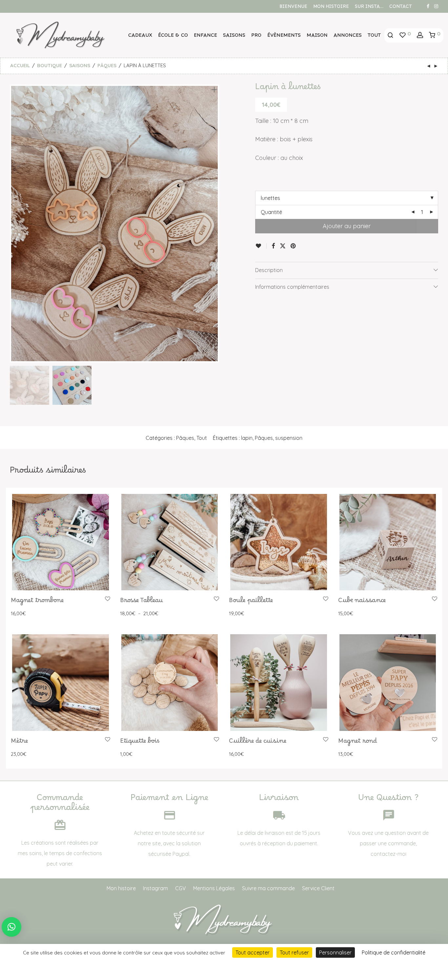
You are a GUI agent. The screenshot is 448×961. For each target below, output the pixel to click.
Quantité (271, 212)
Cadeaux (140, 37)
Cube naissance (362, 602)
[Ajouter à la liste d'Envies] (261, 246)
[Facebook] (428, 6)
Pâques (106, 65)
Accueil (20, 65)
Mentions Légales (214, 888)
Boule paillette (251, 602)
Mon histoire (331, 7)
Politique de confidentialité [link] (393, 952)
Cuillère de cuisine (257, 743)
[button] (11, 927)
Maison (317, 37)
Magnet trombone (37, 602)
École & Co (173, 37)
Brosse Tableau (141, 602)
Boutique (49, 65)
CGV (180, 888)
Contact (400, 7)
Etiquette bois (139, 743)
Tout (374, 37)
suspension (288, 438)
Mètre (19, 743)
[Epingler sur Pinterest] (293, 246)
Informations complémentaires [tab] (292, 287)
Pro (256, 37)
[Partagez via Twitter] (283, 246)
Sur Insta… (369, 7)
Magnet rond (357, 743)
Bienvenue (293, 7)
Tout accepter (252, 952)
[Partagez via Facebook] (273, 246)
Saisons (234, 37)
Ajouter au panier (347, 226)
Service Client (318, 888)
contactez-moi (388, 854)
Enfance (205, 37)
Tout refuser (294, 952)
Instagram (155, 888)
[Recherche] (390, 35)
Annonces (348, 37)
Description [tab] (269, 270)
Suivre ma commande (268, 888)
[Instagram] (436, 6)
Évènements (284, 37)
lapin (247, 438)
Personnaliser (335, 952)
